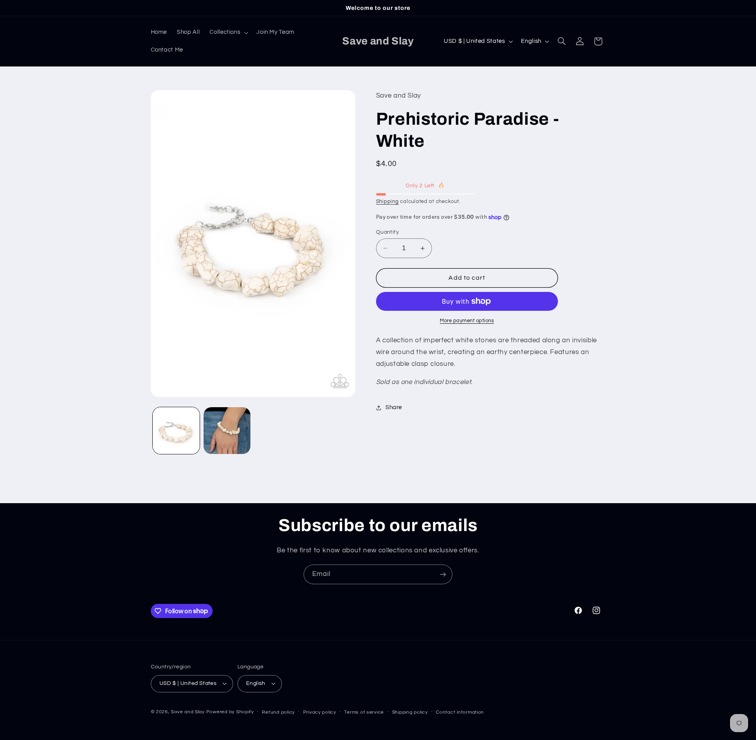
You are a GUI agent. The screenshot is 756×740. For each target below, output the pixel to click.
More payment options (467, 320)
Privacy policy (319, 712)
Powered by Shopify (230, 712)
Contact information (460, 712)
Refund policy (278, 712)
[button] (228, 32)
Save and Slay (188, 712)
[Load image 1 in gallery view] (176, 430)
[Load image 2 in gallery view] (227, 430)
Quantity (387, 232)
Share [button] (393, 408)
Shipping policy (410, 712)
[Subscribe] (443, 574)
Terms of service (364, 712)
